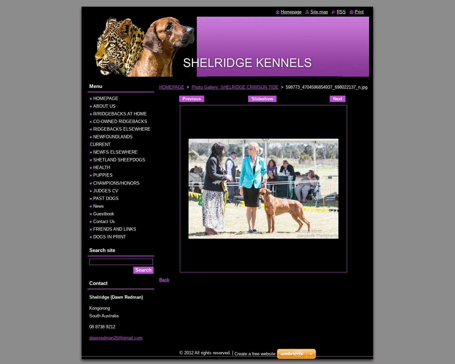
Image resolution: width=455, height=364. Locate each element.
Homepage (291, 11)
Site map (319, 11)
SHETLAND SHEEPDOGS (119, 159)
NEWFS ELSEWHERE (115, 152)
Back (164, 279)
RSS (341, 11)
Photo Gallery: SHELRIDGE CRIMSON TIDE (235, 87)
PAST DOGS (106, 198)
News (98, 206)
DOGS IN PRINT (109, 236)
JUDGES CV (105, 190)
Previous (192, 98)
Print (359, 11)
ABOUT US (104, 106)
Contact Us (104, 221)
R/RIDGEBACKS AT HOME (120, 113)
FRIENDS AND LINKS (114, 229)
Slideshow (262, 98)
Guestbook (103, 213)
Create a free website (254, 353)
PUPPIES (103, 175)
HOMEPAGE (171, 87)
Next (337, 98)
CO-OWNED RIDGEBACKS (120, 121)
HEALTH (101, 167)
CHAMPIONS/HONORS (116, 183)
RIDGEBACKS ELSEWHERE (122, 129)
